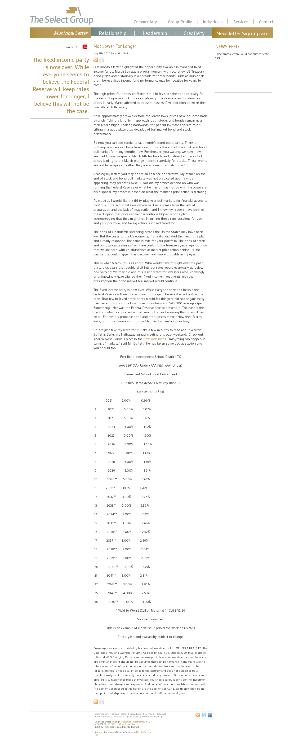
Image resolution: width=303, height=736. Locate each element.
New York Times (154, 339)
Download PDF (72, 47)
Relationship (112, 33)
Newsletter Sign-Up (152, 716)
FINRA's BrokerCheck (126, 724)
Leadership (155, 33)
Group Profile (180, 21)
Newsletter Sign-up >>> (242, 33)
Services (240, 21)
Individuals (213, 21)
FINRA (107, 724)
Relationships (102, 716)
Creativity (194, 33)
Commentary (145, 21)
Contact (266, 21)
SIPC (113, 724)
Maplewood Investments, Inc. (135, 721)
